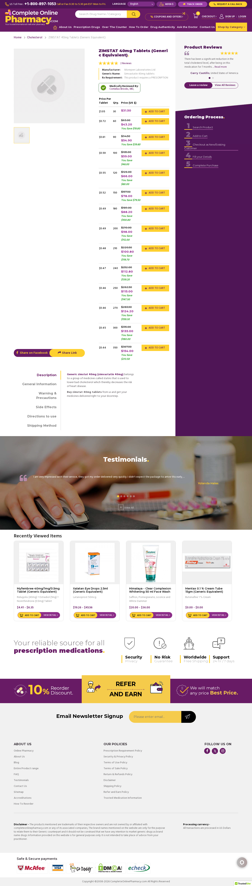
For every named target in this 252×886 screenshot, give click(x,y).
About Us (65, 27)
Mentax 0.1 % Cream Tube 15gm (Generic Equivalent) (204, 590)
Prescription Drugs (87, 27)
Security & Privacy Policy (118, 757)
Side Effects (46, 407)
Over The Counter (114, 27)
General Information (39, 384)
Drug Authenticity (162, 27)
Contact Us (207, 27)
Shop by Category (231, 27)
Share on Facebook (33, 353)
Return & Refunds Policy (118, 774)
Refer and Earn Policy (116, 792)
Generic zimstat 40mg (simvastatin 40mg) (95, 374)
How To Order (138, 27)
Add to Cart (156, 112)
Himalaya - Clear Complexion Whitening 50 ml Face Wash (150, 590)
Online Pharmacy (23, 751)
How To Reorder (23, 804)
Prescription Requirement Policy (123, 751)
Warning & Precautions (46, 395)
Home (17, 37)
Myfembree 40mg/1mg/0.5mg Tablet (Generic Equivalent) (38, 590)
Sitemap (19, 792)
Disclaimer (110, 780)
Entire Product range (26, 769)
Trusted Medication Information (123, 798)
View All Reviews (225, 85)
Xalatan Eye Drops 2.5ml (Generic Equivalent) (90, 590)
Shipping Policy (112, 786)
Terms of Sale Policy (116, 769)
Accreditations (23, 798)
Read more (221, 67)
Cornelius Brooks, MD (121, 89)
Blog (16, 763)
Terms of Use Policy (115, 763)
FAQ (16, 774)
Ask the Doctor (187, 27)
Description (47, 375)
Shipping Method (42, 425)
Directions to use (42, 416)
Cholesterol (34, 37)
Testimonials (21, 780)
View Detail (50, 615)
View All (127, 507)
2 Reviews (126, 63)
